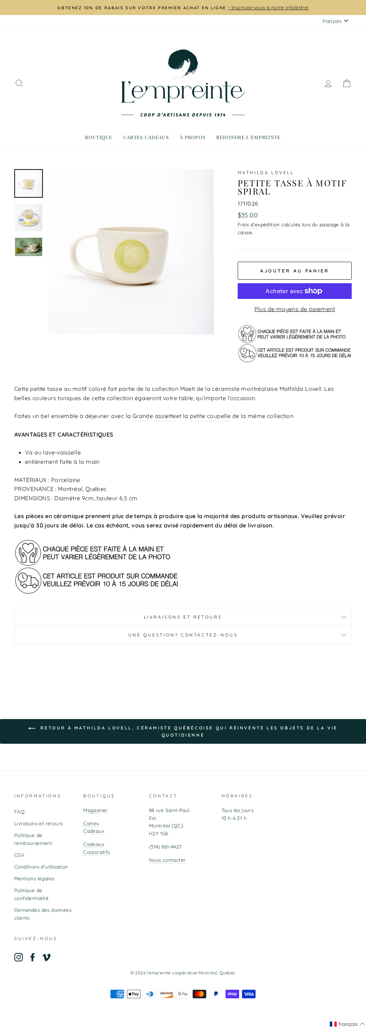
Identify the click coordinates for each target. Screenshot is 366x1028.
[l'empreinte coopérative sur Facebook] (32, 957)
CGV (19, 855)
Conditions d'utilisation (41, 867)
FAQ (19, 811)
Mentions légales (34, 878)
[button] (347, 1024)
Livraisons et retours (183, 617)
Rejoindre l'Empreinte (248, 137)
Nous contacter (167, 860)
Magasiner (95, 810)
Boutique (98, 137)
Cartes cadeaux (146, 137)
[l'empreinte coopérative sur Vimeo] (46, 957)
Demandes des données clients (42, 914)
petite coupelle (210, 415)
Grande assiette (154, 415)
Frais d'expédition (259, 224)
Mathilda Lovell (266, 172)
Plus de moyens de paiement (294, 309)
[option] (183, 7)
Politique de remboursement (33, 839)
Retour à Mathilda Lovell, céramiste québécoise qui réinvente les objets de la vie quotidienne (188, 731)
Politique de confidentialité (31, 894)
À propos (193, 137)
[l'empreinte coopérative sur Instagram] (18, 957)
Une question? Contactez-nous (183, 635)
